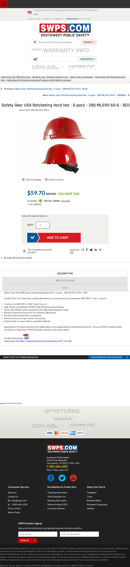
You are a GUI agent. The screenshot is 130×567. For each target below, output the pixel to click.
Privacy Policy (14, 508)
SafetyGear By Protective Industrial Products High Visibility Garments (39, 80)
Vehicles (90, 508)
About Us (58, 19)
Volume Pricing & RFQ (57, 504)
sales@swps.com (19, 500)
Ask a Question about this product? (40, 251)
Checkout (87, 59)
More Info (65, 201)
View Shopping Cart (56, 496)
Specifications (65, 280)
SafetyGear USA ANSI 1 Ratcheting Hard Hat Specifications (31, 341)
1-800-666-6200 (19, 504)
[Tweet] (91, 249)
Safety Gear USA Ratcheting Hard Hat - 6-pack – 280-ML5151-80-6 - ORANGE (84, 95)
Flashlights (92, 492)
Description (65, 273)
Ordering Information (57, 492)
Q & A (65, 287)
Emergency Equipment (97, 504)
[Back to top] (119, 557)
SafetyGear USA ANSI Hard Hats (16, 77)
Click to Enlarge (33, 179)
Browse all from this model (18, 257)
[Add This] (82, 249)
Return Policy (14, 512)
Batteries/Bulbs (94, 500)
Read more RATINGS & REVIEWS (106, 357)
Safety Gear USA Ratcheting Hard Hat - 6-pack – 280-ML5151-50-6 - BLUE (46, 89)
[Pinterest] (100, 249)
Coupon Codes (34, 19)
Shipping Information (57, 500)
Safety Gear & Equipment (81, 77)
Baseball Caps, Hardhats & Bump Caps (50, 77)
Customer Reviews (56, 508)
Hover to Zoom (56, 179)
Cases (89, 496)
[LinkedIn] (95, 249)
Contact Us (47, 19)
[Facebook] (86, 249)
